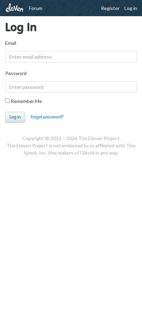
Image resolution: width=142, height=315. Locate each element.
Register (110, 8)
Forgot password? (47, 117)
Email (10, 43)
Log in (130, 8)
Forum (35, 8)
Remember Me (26, 101)
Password (16, 73)
